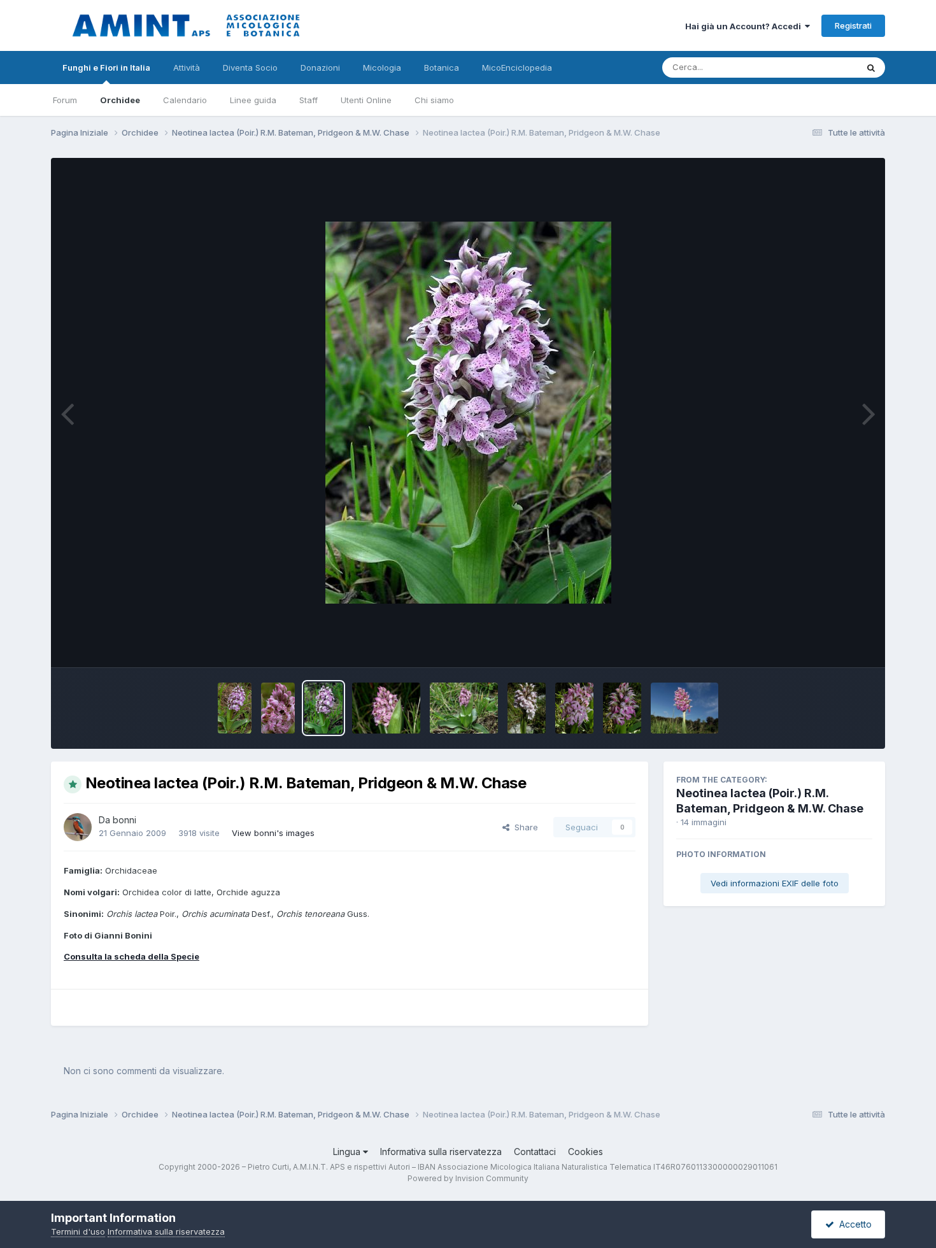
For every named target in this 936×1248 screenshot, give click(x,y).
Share (523, 827)
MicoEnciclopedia (517, 67)
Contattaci (535, 1151)
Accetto (853, 1224)
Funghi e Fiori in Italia (106, 67)
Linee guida (253, 100)
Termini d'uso (78, 1231)
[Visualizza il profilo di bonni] (78, 827)
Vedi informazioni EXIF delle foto (775, 883)
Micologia (382, 67)
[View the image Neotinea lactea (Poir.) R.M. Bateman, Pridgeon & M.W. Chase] (235, 708)
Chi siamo (434, 100)
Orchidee (120, 100)
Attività (186, 67)
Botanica (441, 67)
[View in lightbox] (468, 413)
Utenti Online (366, 100)
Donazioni (320, 67)
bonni (124, 819)
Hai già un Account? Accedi (745, 26)
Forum (65, 100)
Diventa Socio (250, 67)
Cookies (585, 1151)
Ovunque (822, 67)
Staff (308, 100)
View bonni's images (273, 833)
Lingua (348, 1151)
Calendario (185, 100)
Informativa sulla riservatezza (441, 1151)
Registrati (853, 25)
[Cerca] (871, 67)
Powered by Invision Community (468, 1178)
